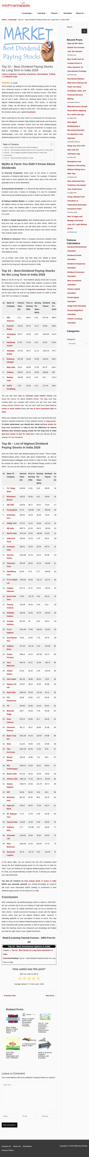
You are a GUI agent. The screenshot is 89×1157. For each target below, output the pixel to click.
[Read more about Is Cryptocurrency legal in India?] (29, 1039)
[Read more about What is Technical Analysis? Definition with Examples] (45, 1043)
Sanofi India (12, 533)
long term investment (37, 289)
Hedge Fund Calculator (76, 306)
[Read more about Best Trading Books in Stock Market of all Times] (13, 1019)
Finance (54, 13)
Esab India (11, 692)
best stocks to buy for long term (20, 434)
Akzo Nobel (11, 679)
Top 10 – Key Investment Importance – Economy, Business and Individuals (43, 1027)
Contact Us (6, 1146)
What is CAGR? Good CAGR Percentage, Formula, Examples (28, 1022)
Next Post (51, 996)
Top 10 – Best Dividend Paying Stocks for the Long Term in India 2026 (28, 150)
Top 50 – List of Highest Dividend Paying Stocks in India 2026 (25, 153)
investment (30, 112)
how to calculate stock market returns (35, 396)
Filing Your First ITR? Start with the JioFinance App (76, 150)
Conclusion (8, 155)
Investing (41, 13)
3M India (10, 528)
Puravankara (12, 510)
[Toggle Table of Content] (51, 144)
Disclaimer (27, 1146)
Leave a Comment (9, 74)
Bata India (11, 367)
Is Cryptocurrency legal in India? (29, 1044)
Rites (9, 744)
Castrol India (12, 822)
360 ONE (10, 505)
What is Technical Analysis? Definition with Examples (45, 1055)
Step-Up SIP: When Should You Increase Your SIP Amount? (75, 47)
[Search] (84, 31)
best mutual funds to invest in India (40, 881)
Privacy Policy (8, 1150)
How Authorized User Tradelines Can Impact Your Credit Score (76, 185)
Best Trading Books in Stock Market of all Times (12, 1030)
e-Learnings (27, 13)
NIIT (8, 792)
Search (69, 27)
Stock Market (42, 74)
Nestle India (12, 774)
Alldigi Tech (12, 523)
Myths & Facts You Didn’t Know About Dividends (21, 147)
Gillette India (12, 779)
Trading (52, 74)
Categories (71, 339)
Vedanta (10, 372)
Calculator (67, 13)
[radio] (20, 979)
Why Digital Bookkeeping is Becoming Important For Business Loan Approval (75, 130)
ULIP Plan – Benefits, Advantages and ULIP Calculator (12, 1055)
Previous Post (9, 996)
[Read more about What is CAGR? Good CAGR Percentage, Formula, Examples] (29, 1014)
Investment (31, 74)
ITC (8, 706)
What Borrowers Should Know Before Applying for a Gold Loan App (77, 110)
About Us (80, 13)
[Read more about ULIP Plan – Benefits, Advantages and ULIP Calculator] (13, 1043)
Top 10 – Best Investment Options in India (18, 158)
